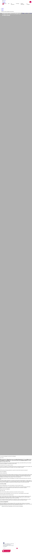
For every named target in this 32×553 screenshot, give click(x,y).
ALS (8, 3)
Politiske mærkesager (22, 4)
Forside (3, 8)
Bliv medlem (4, 2)
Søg (30, 2)
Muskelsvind (4, 3)
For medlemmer (12, 4)
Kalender (4, 0)
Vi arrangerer (28, 4)
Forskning (17, 3)
